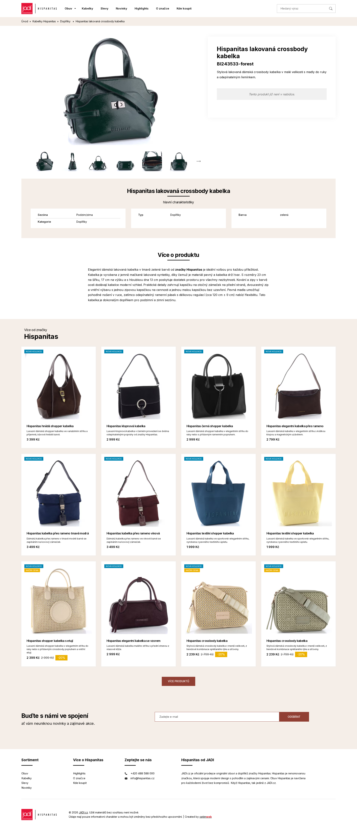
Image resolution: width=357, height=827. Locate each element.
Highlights (142, 8)
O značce (162, 8)
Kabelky (87, 8)
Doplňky (65, 21)
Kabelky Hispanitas (44, 21)
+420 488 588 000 (143, 773)
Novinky (121, 8)
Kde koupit (184, 8)
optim (206, 816)
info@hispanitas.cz (143, 778)
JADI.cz (83, 812)
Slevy (104, 8)
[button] (198, 161)
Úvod (24, 21)
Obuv (68, 8)
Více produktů (178, 681)
